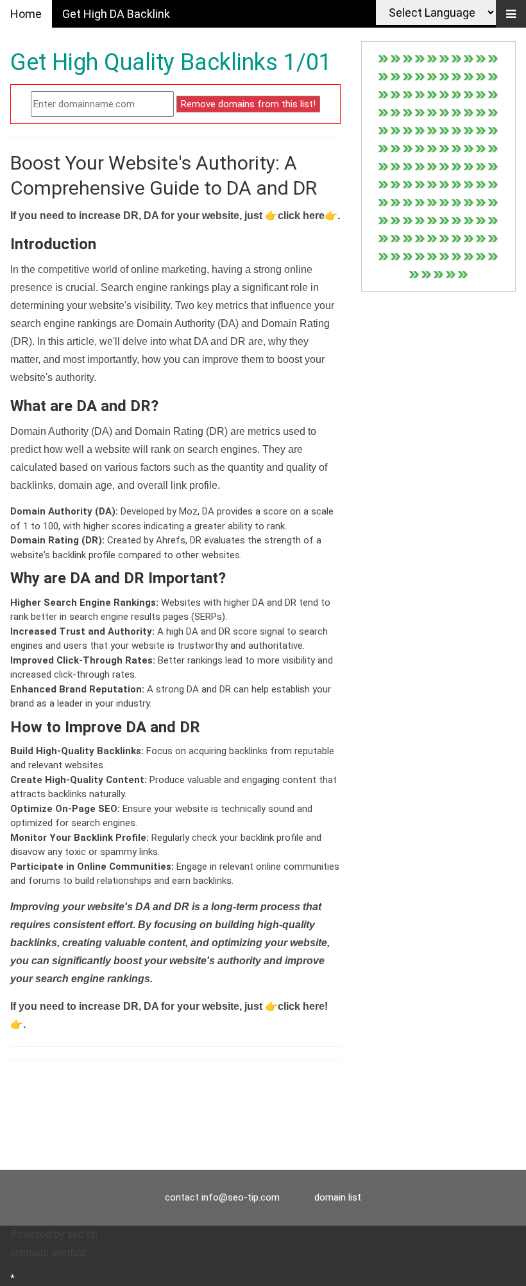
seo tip (82, 1234)
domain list (337, 1197)
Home (26, 14)
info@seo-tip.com (240, 1197)
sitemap (69, 1252)
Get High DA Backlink (116, 14)
